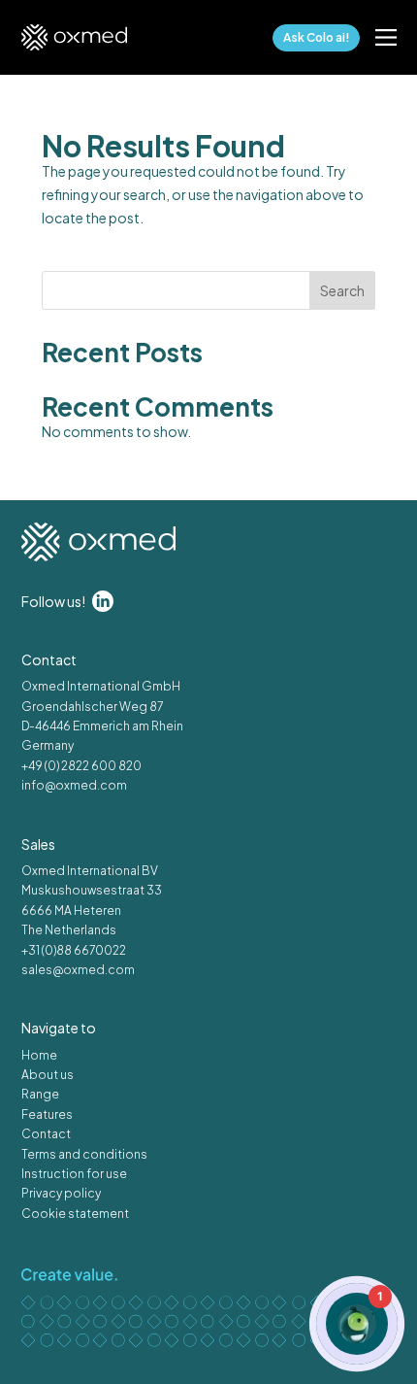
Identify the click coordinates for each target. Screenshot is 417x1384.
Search (342, 290)
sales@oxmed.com (78, 969)
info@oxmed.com (74, 785)
